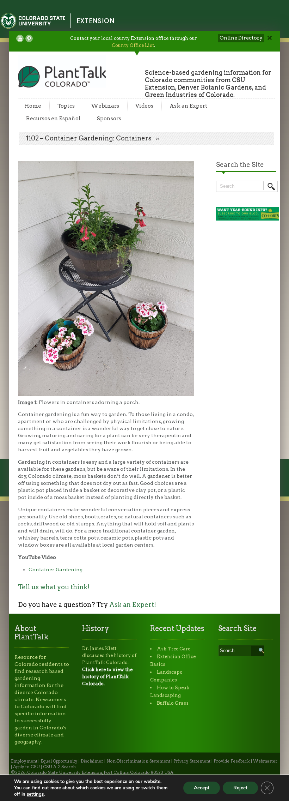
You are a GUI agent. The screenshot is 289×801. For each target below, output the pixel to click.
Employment (24, 761)
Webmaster (265, 761)
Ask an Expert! (132, 604)
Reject (240, 787)
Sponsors (109, 118)
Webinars (105, 106)
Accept (201, 787)
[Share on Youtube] (20, 38)
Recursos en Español (53, 118)
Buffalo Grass (173, 703)
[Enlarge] (184, 170)
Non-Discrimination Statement (138, 761)
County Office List (133, 45)
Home (32, 106)
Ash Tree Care (173, 648)
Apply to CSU (26, 766)
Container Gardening (55, 569)
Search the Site (240, 164)
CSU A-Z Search (59, 766)
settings (35, 794)
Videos (144, 106)
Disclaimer (92, 761)
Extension (95, 20)
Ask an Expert (188, 106)
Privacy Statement (191, 761)
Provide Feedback (232, 761)
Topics (66, 106)
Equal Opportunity (59, 761)
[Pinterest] (29, 38)
